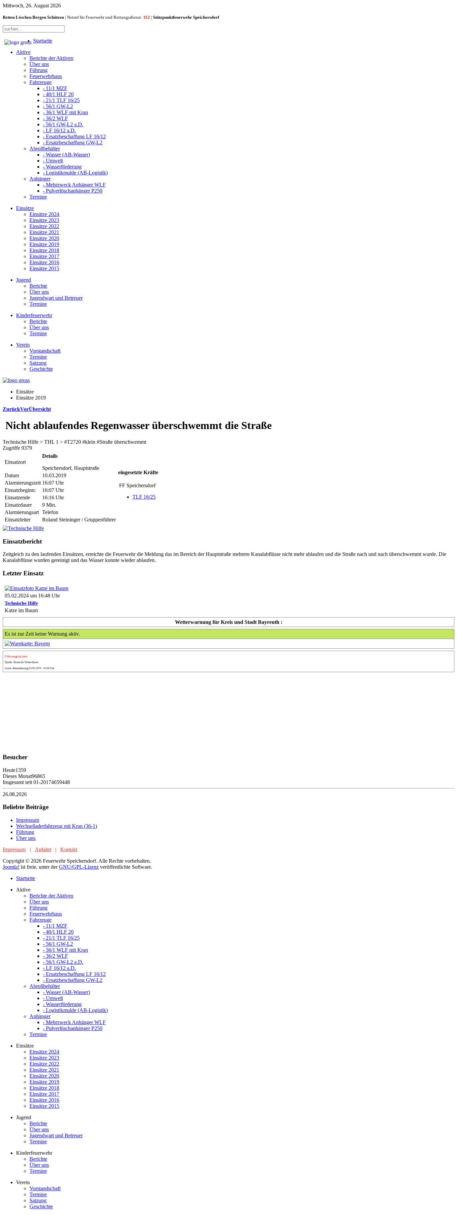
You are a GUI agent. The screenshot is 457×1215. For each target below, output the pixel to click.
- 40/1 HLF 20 (58, 94)
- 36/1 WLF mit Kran (65, 112)
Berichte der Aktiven (51, 58)
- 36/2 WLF (55, 118)
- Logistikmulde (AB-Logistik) (75, 172)
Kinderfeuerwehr (34, 315)
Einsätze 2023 (44, 220)
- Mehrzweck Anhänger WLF (74, 185)
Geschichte (41, 369)
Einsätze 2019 (44, 244)
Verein (23, 345)
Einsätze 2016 (44, 262)
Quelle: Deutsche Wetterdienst (21, 662)
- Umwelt (53, 160)
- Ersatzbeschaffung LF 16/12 (74, 136)
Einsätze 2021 (44, 232)
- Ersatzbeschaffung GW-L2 (72, 142)
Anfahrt (43, 849)
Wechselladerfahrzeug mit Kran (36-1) (56, 826)
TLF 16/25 (144, 497)
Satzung (38, 363)
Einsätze (25, 208)
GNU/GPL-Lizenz (79, 867)
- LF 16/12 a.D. (59, 130)
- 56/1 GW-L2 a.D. (63, 124)
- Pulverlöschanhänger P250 (72, 191)
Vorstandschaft (45, 351)
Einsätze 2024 (44, 214)
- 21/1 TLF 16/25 (61, 100)
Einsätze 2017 (44, 256)
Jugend (23, 280)
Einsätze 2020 (44, 238)
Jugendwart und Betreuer (56, 298)
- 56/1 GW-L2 (58, 106)
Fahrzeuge (40, 82)
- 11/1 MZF (55, 88)
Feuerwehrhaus (45, 76)
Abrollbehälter (44, 148)
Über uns (39, 64)
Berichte (38, 286)
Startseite (42, 41)
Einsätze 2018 (44, 250)
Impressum (27, 820)
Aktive (23, 52)
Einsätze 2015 (44, 268)
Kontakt (68, 849)
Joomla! (11, 867)
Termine (38, 197)
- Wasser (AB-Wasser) (66, 154)
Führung (38, 70)
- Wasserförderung (62, 166)
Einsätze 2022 (44, 226)
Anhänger (40, 179)
